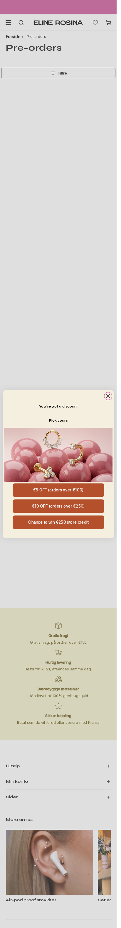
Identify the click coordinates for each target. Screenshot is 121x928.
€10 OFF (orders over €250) (58, 505)
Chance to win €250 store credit (58, 522)
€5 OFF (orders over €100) (58, 489)
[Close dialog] (108, 396)
